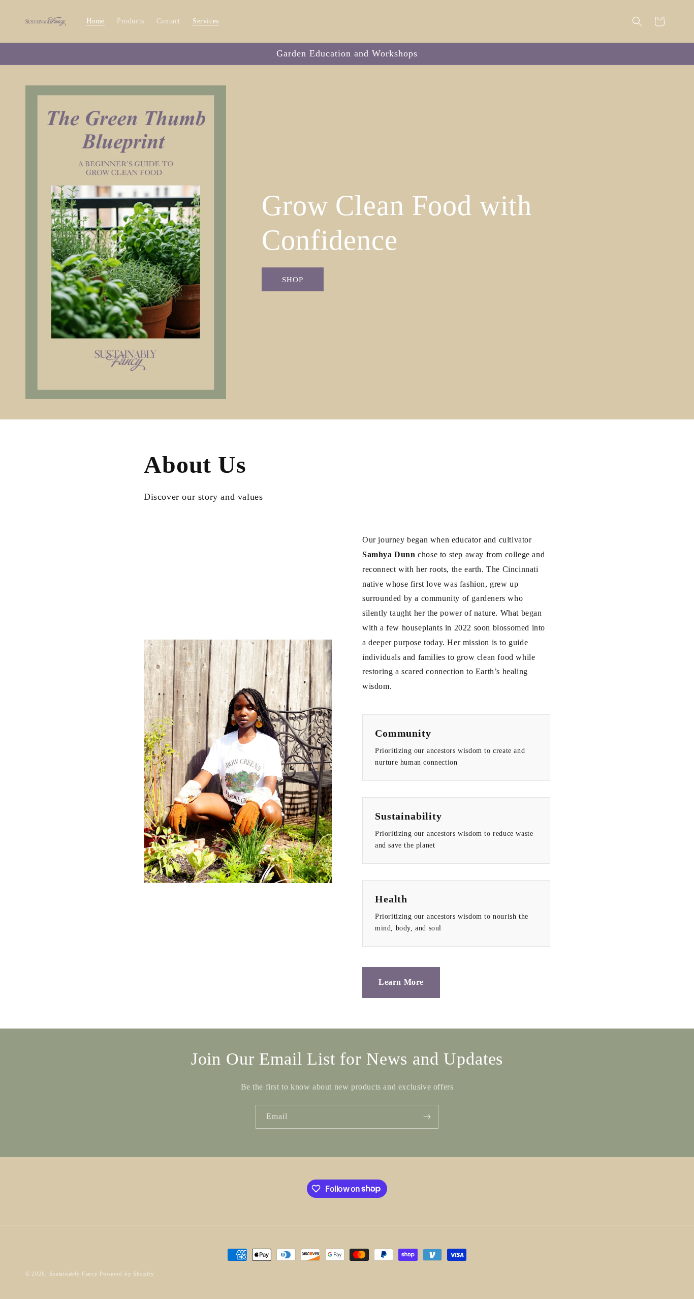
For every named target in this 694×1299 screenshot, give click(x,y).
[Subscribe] (427, 1117)
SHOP (292, 279)
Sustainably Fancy (73, 1274)
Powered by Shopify (127, 1274)
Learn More (401, 982)
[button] (637, 21)
